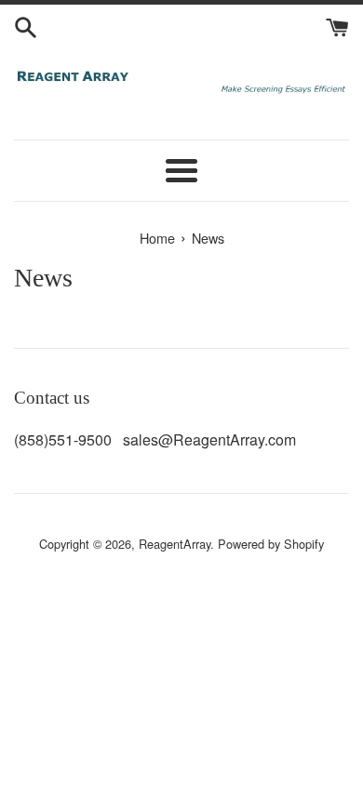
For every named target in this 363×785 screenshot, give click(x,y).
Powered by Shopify (271, 543)
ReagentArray (174, 543)
